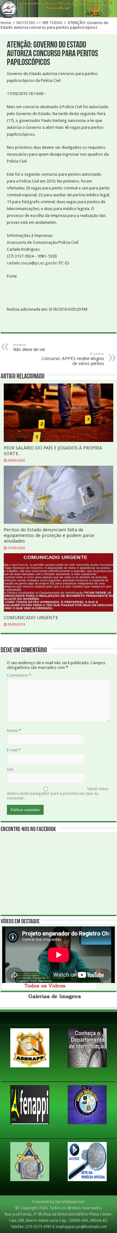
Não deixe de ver (29, 347)
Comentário (19, 675)
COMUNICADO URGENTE (31, 617)
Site (10, 769)
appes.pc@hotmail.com (86, 1226)
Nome (14, 730)
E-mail (14, 750)
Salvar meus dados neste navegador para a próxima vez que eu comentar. (58, 793)
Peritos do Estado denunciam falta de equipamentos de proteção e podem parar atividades (49, 535)
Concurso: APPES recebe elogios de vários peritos (72, 359)
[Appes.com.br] (58, 8)
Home (6, 22)
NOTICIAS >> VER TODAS (39, 22)
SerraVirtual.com (70, 1201)
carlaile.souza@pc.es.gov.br (32, 263)
